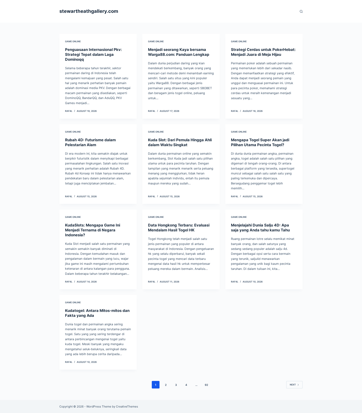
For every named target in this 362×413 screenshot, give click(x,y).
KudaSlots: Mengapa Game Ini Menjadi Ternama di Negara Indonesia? (92, 230)
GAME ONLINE (73, 41)
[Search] (301, 11)
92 (206, 384)
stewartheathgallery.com (88, 11)
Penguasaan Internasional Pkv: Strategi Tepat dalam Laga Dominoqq (93, 54)
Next (293, 384)
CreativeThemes (127, 406)
